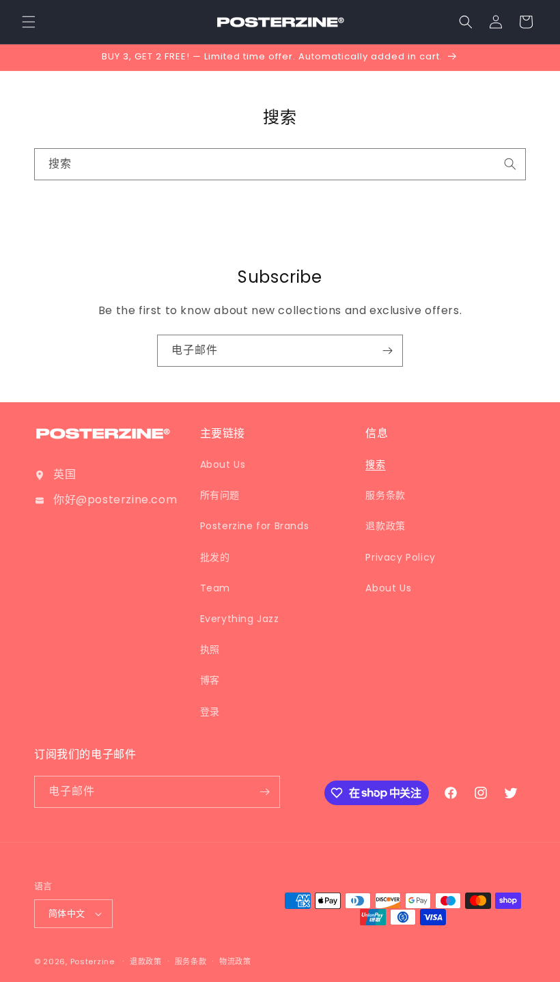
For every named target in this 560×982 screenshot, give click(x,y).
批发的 (215, 557)
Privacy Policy (400, 557)
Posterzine (92, 961)
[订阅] (387, 351)
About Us (223, 464)
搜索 (375, 464)
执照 (210, 649)
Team (215, 588)
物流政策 (235, 961)
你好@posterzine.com (115, 499)
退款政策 (385, 526)
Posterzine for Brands (254, 526)
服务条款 (385, 495)
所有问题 (220, 495)
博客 (210, 680)
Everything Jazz (239, 619)
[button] (29, 22)
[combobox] (280, 164)
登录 (210, 711)
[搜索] (510, 164)
